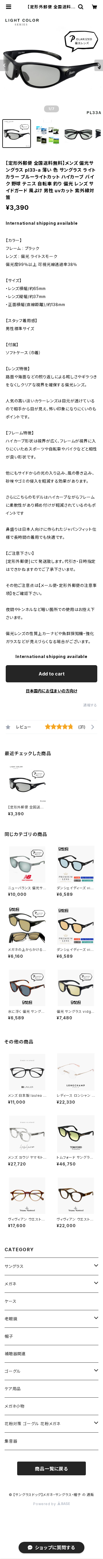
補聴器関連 (15, 1353)
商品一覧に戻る (51, 1469)
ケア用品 (13, 1388)
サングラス (14, 1266)
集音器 (11, 1441)
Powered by (45, 1504)
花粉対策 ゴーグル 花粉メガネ (32, 1423)
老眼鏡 (11, 1318)
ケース (10, 1301)
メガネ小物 (15, 1406)
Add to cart (52, 674)
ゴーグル (13, 1371)
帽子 (9, 1336)
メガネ (10, 1283)
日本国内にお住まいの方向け (51, 690)
